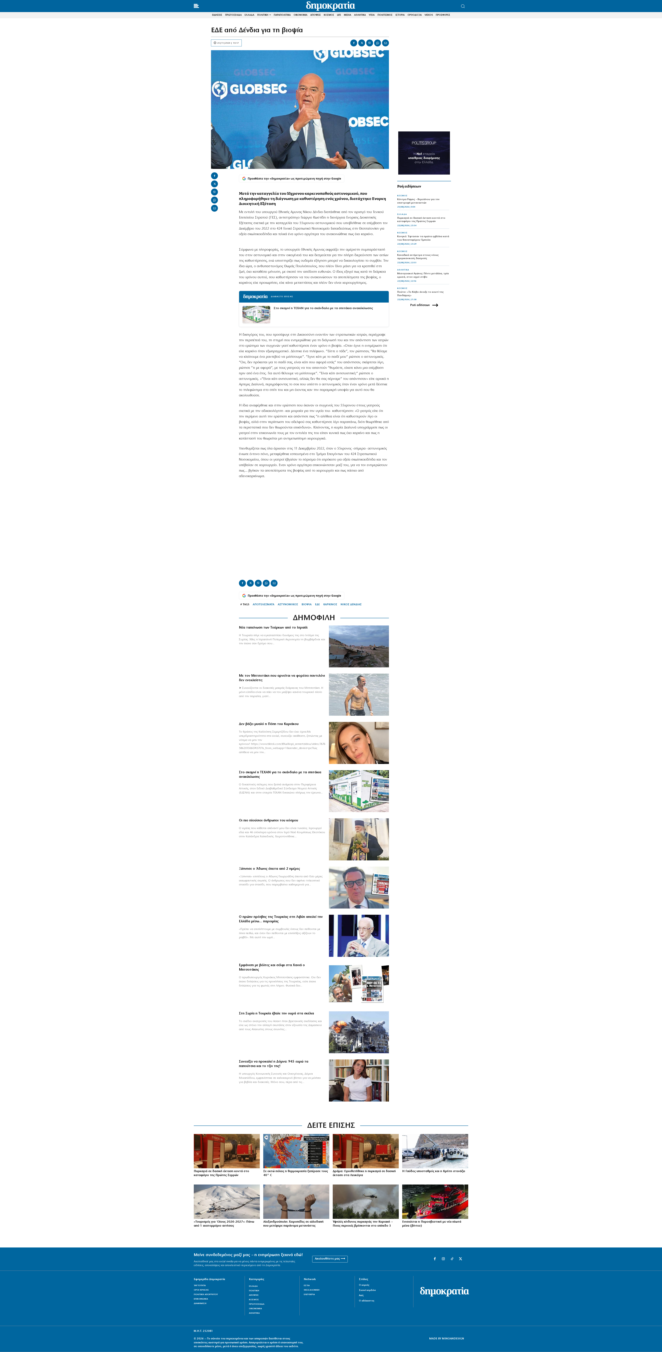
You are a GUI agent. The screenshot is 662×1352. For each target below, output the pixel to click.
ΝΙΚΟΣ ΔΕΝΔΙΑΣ (351, 604)
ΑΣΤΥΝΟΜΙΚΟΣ (288, 604)
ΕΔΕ (317, 604)
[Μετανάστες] (435, 1151)
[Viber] (369, 43)
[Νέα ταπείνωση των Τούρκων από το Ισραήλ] (359, 646)
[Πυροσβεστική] (435, 1202)
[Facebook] (353, 43)
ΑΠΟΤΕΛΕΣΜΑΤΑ (263, 604)
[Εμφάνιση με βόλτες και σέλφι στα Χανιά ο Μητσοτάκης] (359, 984)
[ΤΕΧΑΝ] (359, 791)
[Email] (385, 43)
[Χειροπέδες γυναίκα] (296, 1202)
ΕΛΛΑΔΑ (402, 214)
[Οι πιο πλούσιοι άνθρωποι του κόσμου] (359, 839)
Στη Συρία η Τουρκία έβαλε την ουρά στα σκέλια (276, 1013)
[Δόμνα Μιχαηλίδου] (359, 1080)
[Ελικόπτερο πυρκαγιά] (366, 1202)
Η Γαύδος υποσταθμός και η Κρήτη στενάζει (433, 1171)
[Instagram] (443, 1259)
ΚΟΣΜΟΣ (402, 196)
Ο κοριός (364, 1285)
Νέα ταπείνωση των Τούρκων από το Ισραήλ (273, 627)
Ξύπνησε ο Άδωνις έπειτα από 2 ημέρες (269, 869)
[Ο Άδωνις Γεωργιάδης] (359, 888)
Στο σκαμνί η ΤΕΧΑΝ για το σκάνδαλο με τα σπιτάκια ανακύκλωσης (323, 308)
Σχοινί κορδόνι (367, 1290)
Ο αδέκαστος (366, 1301)
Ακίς (361, 1295)
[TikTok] (452, 1259)
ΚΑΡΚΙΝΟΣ (330, 604)
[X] (361, 43)
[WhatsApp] (377, 43)
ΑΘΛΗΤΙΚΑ (403, 270)
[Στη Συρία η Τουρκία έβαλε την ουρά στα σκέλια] (359, 1032)
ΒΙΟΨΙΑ (307, 604)
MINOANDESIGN (453, 1338)
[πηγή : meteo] (296, 1151)
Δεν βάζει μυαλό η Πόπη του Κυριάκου (269, 724)
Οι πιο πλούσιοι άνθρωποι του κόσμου (268, 820)
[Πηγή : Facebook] (359, 743)
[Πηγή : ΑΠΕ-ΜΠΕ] (227, 1151)
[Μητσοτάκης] (359, 695)
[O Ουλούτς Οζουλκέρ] (359, 936)
